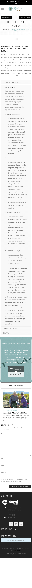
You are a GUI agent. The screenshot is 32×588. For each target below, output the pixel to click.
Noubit (14, 550)
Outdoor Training (20, 29)
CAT (16, 3)
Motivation (12, 29)
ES (13, 3)
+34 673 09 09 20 (11, 1)
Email (3, 465)
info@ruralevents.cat (20, 1)
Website (3, 472)
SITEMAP (19, 550)
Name (3, 458)
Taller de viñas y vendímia (15, 413)
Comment (3, 434)
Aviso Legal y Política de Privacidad (16, 553)
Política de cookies (16, 555)
